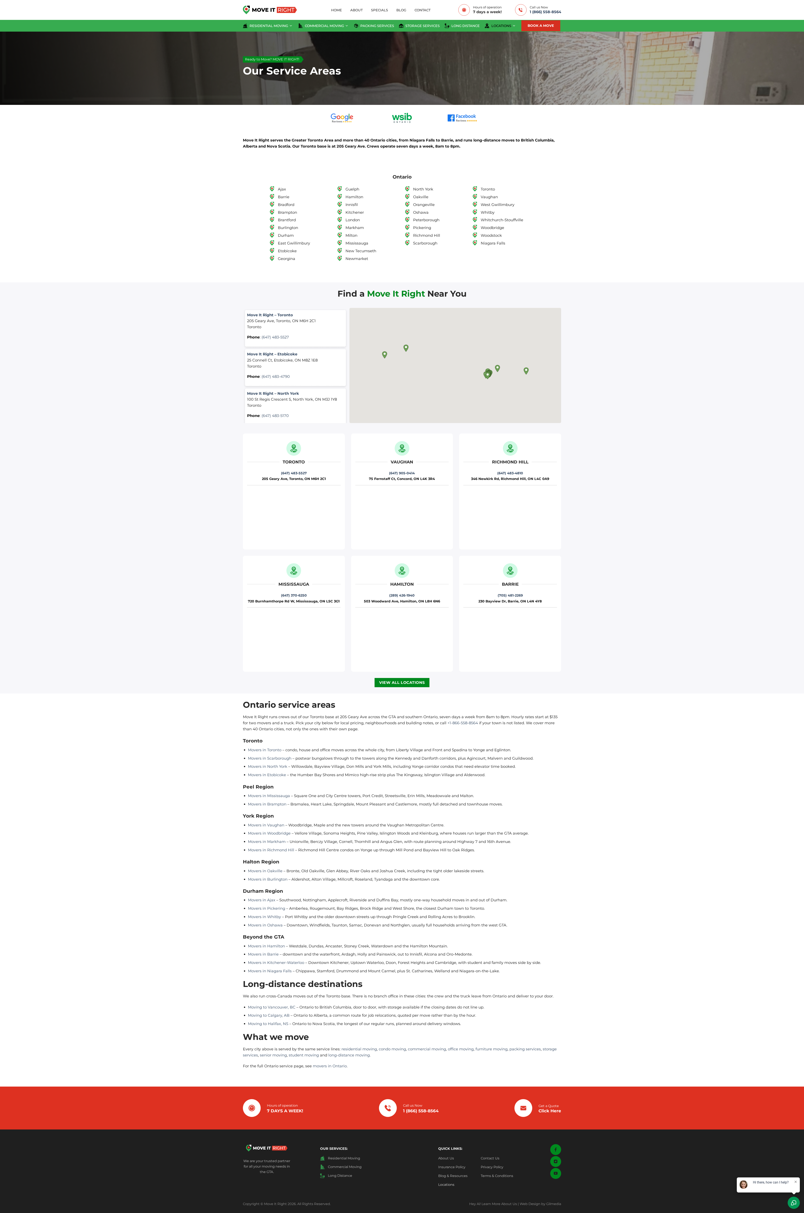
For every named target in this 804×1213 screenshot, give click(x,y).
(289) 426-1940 (402, 595)
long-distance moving (349, 1055)
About (356, 10)
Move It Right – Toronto (270, 315)
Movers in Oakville (265, 870)
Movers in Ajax (261, 900)
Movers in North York (267, 766)
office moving (461, 1049)
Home (336, 10)
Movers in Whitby (264, 916)
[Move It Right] (270, 10)
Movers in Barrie (263, 954)
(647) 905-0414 (402, 473)
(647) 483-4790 (276, 376)
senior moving (273, 1055)
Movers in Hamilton (266, 946)
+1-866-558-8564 (462, 722)
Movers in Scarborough (269, 758)
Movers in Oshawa (265, 925)
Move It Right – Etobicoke (272, 354)
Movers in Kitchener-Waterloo (276, 962)
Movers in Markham (267, 841)
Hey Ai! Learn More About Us (493, 1204)
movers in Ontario (330, 1066)
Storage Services (422, 26)
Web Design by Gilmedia (540, 1204)
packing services (525, 1049)
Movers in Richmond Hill (271, 850)
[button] (487, 375)
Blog (401, 10)
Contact (422, 10)
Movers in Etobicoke (267, 774)
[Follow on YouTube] (555, 1173)
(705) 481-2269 (510, 595)
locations (501, 26)
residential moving (269, 26)
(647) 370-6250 (294, 595)
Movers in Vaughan (266, 825)
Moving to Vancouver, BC (271, 1007)
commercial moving (324, 26)
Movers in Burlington (267, 879)
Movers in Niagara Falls (270, 971)
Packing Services (377, 26)
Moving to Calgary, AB (269, 1015)
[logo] (267, 1148)
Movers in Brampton (267, 804)
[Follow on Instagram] (555, 1161)
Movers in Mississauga (269, 795)
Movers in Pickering (266, 908)
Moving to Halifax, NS (268, 1023)
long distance (465, 26)
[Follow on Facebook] (555, 1149)
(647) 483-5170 (275, 415)
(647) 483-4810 (510, 473)
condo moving (392, 1049)
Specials (379, 10)
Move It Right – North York (273, 393)
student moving (304, 1055)
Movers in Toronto (264, 749)
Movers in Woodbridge (269, 833)
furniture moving (491, 1049)
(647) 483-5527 (275, 337)
